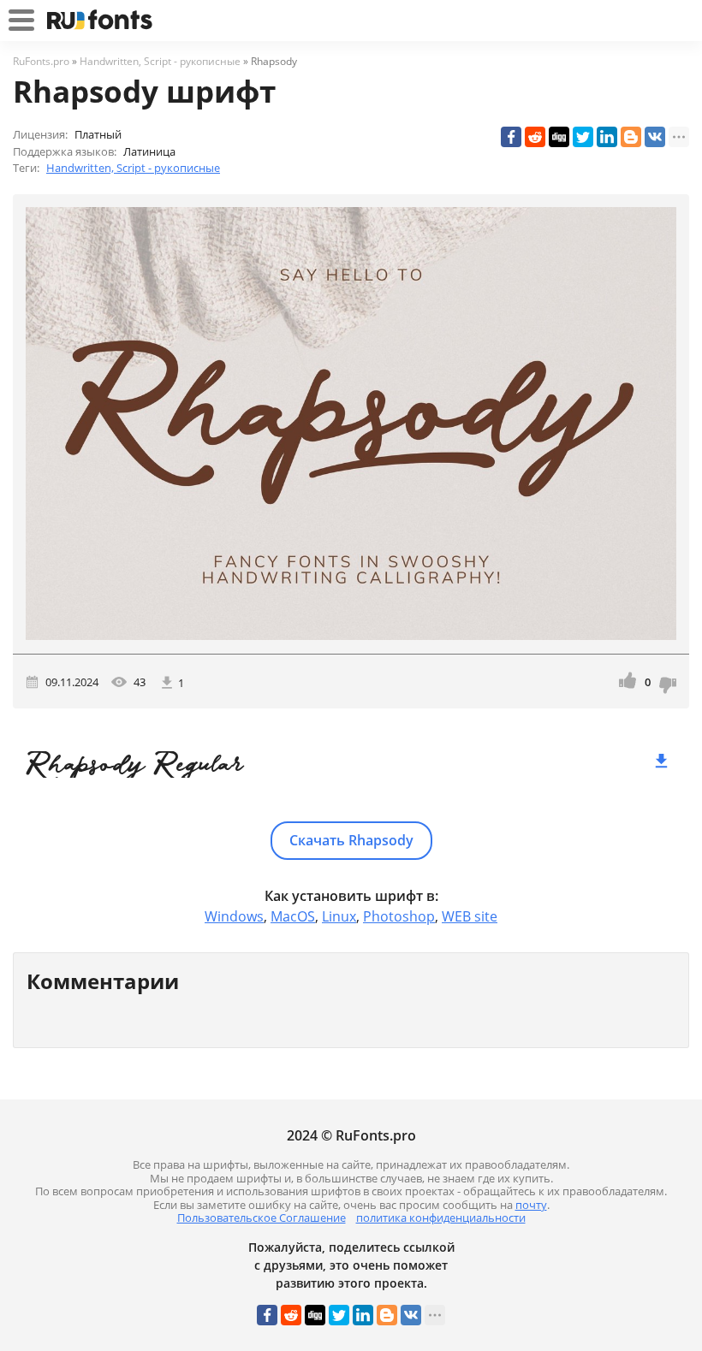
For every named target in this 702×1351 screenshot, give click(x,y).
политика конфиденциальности (441, 1217)
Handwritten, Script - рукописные (133, 167)
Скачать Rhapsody (351, 840)
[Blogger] (631, 137)
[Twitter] (583, 137)
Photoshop (399, 916)
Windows (234, 916)
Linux (339, 916)
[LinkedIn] (607, 137)
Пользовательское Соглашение (261, 1217)
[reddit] (535, 137)
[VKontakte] (655, 137)
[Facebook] (511, 137)
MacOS (293, 916)
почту (531, 1204)
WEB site (469, 916)
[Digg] (559, 137)
